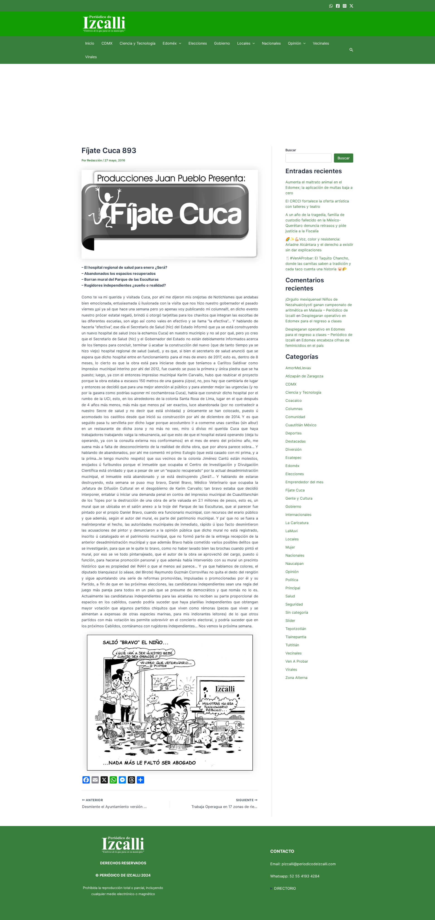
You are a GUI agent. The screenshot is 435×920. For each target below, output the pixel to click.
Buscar (290, 150)
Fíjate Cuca (295, 490)
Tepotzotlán (295, 628)
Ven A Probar (296, 661)
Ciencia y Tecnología (137, 43)
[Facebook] (338, 6)
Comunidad (295, 416)
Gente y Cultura (298, 498)
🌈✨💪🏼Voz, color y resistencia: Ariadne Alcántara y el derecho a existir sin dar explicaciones (319, 244)
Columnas (293, 408)
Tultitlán (292, 645)
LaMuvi (291, 531)
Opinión (294, 43)
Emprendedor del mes (304, 482)
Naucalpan (294, 563)
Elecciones (197, 43)
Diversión (293, 449)
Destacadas (295, 441)
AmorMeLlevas (298, 368)
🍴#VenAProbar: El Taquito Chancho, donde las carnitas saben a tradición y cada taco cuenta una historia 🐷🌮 (318, 263)
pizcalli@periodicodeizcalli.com (309, 864)
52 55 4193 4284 (304, 876)
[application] (179, 43)
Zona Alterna (296, 677)
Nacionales (271, 43)
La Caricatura (297, 522)
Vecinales (321, 43)
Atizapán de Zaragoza (304, 376)
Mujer (290, 547)
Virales (91, 57)
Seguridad (294, 604)
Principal (292, 588)
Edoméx (170, 43)
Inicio (89, 43)
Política (291, 579)
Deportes (293, 433)
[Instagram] (345, 6)
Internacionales (298, 514)
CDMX (107, 43)
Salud (290, 596)
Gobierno (222, 43)
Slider (290, 620)
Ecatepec (293, 457)
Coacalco (293, 400)
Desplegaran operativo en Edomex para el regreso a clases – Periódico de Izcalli (318, 334)
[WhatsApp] (331, 6)
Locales (243, 43)
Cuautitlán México (301, 425)
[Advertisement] (217, 97)
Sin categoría (296, 612)
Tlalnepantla (295, 637)
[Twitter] (351, 6)
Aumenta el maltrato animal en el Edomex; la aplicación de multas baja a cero (319, 187)
